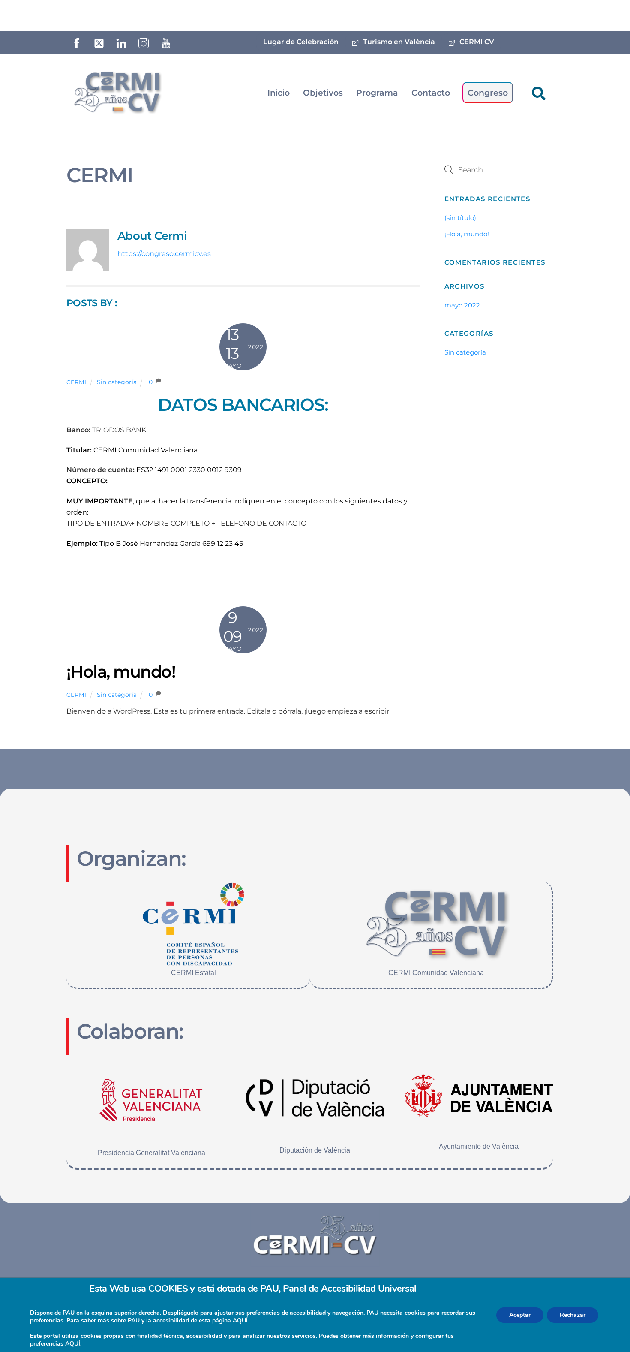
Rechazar (572, 1315)
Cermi (76, 382)
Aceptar (520, 1315)
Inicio (278, 92)
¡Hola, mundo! (120, 672)
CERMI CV (476, 42)
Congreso (488, 92)
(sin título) (460, 218)
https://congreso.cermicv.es (164, 254)
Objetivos (323, 92)
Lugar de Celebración (301, 42)
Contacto (430, 92)
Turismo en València (398, 42)
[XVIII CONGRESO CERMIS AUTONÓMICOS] (116, 91)
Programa (377, 92)
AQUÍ (72, 1344)
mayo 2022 (462, 305)
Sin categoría (117, 382)
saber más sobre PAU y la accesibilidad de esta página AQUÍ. (164, 1320)
